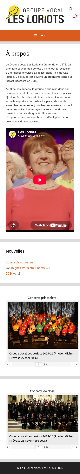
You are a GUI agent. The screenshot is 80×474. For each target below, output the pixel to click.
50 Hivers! (13, 273)
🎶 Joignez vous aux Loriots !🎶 (28, 268)
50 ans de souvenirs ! (20, 262)
